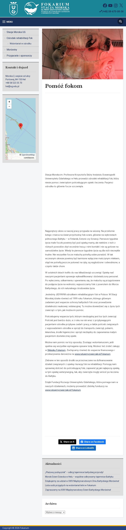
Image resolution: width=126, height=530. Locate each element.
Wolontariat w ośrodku (20, 43)
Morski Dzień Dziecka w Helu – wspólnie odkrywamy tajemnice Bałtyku (79, 477)
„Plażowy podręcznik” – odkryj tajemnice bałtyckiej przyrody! (74, 472)
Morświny (12, 49)
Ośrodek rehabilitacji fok (20, 38)
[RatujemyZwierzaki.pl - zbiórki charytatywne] (83, 168)
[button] (7, 22)
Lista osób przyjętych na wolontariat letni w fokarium (70, 485)
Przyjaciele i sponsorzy (19, 55)
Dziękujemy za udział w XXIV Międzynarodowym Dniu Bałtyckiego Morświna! (82, 481)
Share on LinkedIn (85, 448)
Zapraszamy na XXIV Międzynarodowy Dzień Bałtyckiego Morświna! (78, 490)
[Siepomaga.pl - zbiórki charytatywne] (82, 428)
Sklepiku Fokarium (56, 350)
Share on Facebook (94, 442)
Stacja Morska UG (16, 32)
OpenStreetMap (28, 155)
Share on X (68, 442)
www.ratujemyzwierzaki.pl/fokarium (92, 354)
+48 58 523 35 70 (14, 83)
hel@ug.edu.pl (12, 86)
